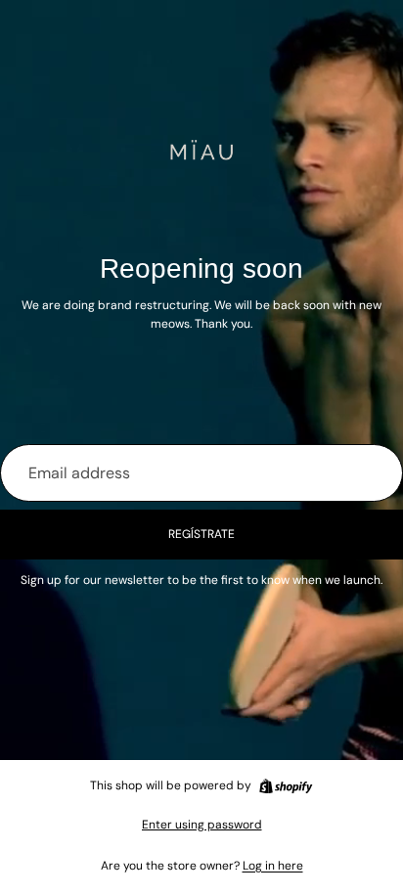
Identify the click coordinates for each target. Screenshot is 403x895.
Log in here (273, 865)
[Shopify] (285, 786)
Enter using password (202, 824)
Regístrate (201, 534)
